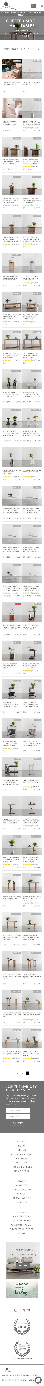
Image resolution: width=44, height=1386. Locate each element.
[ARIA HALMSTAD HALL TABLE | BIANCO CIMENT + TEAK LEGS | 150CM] (32, 883)
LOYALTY (22, 1193)
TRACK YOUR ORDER (22, 1229)
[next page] (27, 1073)
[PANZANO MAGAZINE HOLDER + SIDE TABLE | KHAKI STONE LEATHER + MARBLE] (32, 728)
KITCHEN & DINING (22, 1154)
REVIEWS (22, 1202)
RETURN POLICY (22, 1220)
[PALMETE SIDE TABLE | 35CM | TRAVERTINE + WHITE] (12, 69)
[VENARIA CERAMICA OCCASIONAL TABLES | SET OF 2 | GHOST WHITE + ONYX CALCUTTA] (32, 418)
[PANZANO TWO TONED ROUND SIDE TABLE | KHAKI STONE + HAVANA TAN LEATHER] (12, 806)
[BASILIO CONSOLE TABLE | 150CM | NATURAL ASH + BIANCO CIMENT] (12, 340)
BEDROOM (22, 1158)
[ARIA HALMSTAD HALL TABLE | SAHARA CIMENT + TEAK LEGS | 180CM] (12, 1000)
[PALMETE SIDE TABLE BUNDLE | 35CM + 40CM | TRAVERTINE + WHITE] (12, 108)
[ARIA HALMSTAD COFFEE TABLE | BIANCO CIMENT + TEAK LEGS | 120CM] (32, 845)
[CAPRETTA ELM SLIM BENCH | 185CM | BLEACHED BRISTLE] (32, 1000)
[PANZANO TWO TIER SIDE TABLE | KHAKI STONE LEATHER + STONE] (32, 651)
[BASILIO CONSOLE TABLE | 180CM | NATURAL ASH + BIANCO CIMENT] (32, 340)
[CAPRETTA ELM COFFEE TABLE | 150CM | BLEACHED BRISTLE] (32, 1038)
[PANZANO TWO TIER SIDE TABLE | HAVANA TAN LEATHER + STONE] (32, 612)
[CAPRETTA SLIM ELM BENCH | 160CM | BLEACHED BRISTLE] (12, 1038)
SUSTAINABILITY (22, 1198)
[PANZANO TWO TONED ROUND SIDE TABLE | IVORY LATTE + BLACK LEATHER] (32, 806)
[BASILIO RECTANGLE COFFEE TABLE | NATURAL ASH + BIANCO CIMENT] (12, 302)
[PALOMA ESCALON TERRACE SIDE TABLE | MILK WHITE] (32, 457)
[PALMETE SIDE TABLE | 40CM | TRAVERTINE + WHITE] (32, 69)
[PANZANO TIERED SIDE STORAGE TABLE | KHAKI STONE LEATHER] (12, 651)
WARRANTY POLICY (22, 1225)
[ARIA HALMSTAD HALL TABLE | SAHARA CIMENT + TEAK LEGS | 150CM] (32, 961)
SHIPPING (21, 1233)
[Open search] (33, 6)
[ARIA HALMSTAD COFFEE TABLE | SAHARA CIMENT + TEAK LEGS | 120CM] (32, 922)
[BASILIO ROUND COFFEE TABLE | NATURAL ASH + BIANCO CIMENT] (32, 302)
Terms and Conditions (26, 1380)
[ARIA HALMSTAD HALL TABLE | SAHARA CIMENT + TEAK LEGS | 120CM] (12, 961)
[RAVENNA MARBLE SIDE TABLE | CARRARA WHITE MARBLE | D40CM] (32, 263)
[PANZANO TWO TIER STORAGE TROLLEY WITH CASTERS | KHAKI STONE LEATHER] (32, 689)
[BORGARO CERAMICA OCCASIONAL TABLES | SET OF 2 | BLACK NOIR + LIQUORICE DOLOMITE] (12, 379)
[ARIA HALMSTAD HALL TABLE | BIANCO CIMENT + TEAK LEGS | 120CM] (12, 883)
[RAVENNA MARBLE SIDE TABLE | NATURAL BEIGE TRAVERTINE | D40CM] (12, 263)
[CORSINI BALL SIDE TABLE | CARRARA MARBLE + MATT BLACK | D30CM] (12, 845)
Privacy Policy (7, 1380)
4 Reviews (35, 1058)
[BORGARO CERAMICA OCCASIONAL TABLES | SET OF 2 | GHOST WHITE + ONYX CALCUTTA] (32, 379)
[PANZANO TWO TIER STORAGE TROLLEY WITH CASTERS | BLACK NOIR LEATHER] (12, 689)
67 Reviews (15, 477)
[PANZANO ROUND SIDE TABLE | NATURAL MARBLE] (32, 767)
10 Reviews (15, 322)
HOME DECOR (22, 1171)
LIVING (22, 1150)
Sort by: (12, 49)
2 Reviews (15, 244)
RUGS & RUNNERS (22, 1167)
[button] (22, 13)
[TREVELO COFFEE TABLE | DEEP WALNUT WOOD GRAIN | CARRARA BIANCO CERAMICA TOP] (32, 185)
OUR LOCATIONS (22, 1189)
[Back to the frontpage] (5, 35)
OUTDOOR (22, 1162)
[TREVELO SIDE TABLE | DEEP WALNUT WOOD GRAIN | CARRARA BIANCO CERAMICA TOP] (12, 185)
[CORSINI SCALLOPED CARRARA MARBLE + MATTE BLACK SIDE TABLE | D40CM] (32, 108)
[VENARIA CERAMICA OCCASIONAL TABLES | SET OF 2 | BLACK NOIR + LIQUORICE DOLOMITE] (12, 418)
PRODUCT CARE (22, 1216)
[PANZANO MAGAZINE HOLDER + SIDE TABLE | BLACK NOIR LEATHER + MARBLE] (12, 728)
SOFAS (22, 1146)
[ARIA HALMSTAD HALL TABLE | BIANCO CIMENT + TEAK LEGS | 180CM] (12, 922)
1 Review (35, 128)
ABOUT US (22, 1185)
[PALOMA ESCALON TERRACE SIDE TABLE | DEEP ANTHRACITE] (12, 457)
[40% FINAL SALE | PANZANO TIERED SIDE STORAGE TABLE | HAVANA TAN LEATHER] (12, 612)
